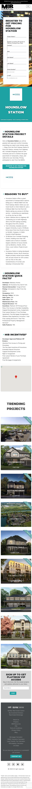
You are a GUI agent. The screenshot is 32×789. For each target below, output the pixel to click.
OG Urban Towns (16, 632)
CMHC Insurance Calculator (16, 739)
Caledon (16, 552)
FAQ (16, 726)
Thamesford (16, 609)
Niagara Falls (16, 524)
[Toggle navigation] (28, 6)
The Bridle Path (16, 576)
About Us (16, 719)
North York (12, 581)
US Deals (16, 745)
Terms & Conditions (16, 728)
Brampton (16, 439)
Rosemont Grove (16, 490)
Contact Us (16, 756)
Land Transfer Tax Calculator (16, 741)
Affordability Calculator (16, 743)
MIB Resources (16, 724)
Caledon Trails (16, 547)
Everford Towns (16, 604)
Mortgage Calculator (16, 737)
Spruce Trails (16, 434)
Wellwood (16, 519)
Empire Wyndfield (16, 661)
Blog (16, 732)
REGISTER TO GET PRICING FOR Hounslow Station (16, 166)
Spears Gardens (16, 462)
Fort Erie (16, 467)
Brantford (16, 666)
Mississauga (16, 637)
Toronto (20, 581)
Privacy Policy (16, 730)
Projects (16, 722)
